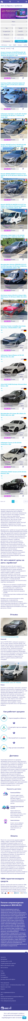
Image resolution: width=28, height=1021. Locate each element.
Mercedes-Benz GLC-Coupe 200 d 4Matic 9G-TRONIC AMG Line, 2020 (13, 414)
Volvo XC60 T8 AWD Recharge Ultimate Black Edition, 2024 (14, 385)
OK (24, 1017)
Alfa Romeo (4, 45)
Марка (2, 48)
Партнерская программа (7, 998)
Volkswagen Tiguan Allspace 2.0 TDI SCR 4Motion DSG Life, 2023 (12, 356)
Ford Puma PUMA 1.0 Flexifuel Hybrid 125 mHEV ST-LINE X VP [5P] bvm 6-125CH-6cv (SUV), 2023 (13, 84)
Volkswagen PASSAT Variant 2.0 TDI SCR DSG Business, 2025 (13, 472)
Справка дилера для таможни (8, 963)
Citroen (20, 45)
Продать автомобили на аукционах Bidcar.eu (12, 996)
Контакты (3, 975)
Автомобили (4, 959)
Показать (21, 41)
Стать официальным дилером (8, 1000)
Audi (10, 45)
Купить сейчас (20, 38)
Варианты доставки (6, 987)
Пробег (8, 48)
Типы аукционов (5, 982)
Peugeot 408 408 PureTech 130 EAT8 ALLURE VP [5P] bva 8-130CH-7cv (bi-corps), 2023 (13, 145)
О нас (2, 971)
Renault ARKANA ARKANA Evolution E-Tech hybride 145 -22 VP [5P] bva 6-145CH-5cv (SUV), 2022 (14, 175)
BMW (14, 45)
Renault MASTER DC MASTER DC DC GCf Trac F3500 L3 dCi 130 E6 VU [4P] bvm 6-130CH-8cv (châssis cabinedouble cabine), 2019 (13, 206)
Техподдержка (4, 977)
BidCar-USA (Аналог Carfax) (7, 965)
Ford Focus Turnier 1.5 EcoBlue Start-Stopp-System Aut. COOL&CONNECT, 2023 (13, 326)
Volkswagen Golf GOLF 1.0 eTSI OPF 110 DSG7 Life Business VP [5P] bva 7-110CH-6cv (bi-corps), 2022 (14, 115)
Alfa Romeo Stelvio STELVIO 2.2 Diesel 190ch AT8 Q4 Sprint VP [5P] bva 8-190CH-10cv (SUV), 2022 (14, 296)
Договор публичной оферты (8, 979)
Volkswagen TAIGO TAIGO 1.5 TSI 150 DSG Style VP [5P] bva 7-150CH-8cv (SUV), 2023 (12, 236)
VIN (2, 57)
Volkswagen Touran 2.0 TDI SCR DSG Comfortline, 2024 (11, 443)
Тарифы (3, 973)
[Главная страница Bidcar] (2, 2)
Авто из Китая (4, 967)
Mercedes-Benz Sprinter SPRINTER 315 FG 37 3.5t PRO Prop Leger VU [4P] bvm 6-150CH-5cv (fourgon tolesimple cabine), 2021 (14, 266)
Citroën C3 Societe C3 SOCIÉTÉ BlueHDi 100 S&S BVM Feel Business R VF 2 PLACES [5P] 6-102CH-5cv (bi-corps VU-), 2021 (13, 53)
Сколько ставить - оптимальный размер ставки (13, 985)
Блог (2, 994)
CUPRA (25, 45)
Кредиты (3, 989)
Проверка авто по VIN (6, 961)
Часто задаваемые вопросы (8, 992)
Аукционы (3, 957)
